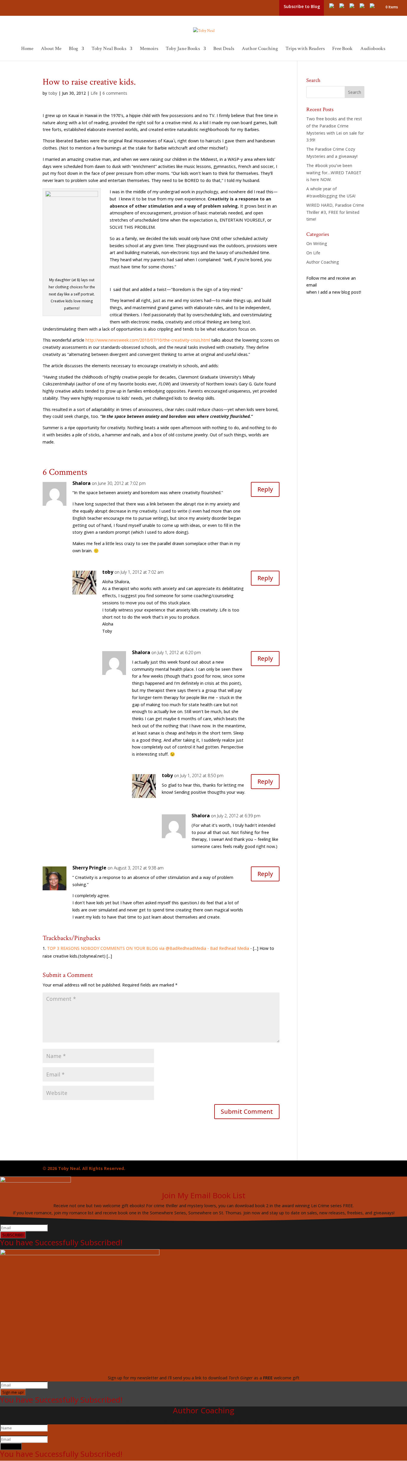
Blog (73, 49)
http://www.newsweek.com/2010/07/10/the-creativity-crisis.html (148, 340)
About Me (51, 49)
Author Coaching (260, 49)
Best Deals (223, 49)
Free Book (342, 49)
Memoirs (149, 49)
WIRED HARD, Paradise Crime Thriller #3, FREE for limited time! (335, 212)
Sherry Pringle (89, 867)
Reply (265, 489)
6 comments (114, 93)
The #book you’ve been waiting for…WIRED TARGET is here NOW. (333, 173)
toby (52, 93)
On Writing (316, 243)
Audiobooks (372, 49)
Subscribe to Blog (302, 6)
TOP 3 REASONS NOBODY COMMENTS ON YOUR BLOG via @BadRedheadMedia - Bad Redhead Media (148, 948)
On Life (313, 253)
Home (27, 49)
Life (94, 93)
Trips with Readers (305, 49)
